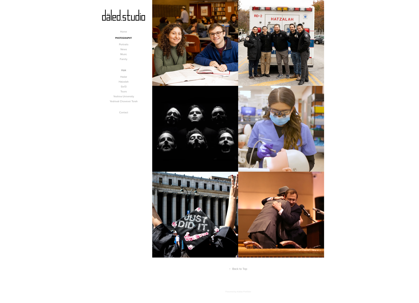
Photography (123, 38)
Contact (123, 112)
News (123, 49)
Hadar (123, 76)
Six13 (124, 86)
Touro (123, 91)
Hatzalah (124, 81)
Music (123, 54)
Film (123, 70)
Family (123, 59)
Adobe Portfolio (244, 291)
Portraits (123, 44)
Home (123, 31)
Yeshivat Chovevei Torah (124, 101)
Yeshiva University (123, 96)
